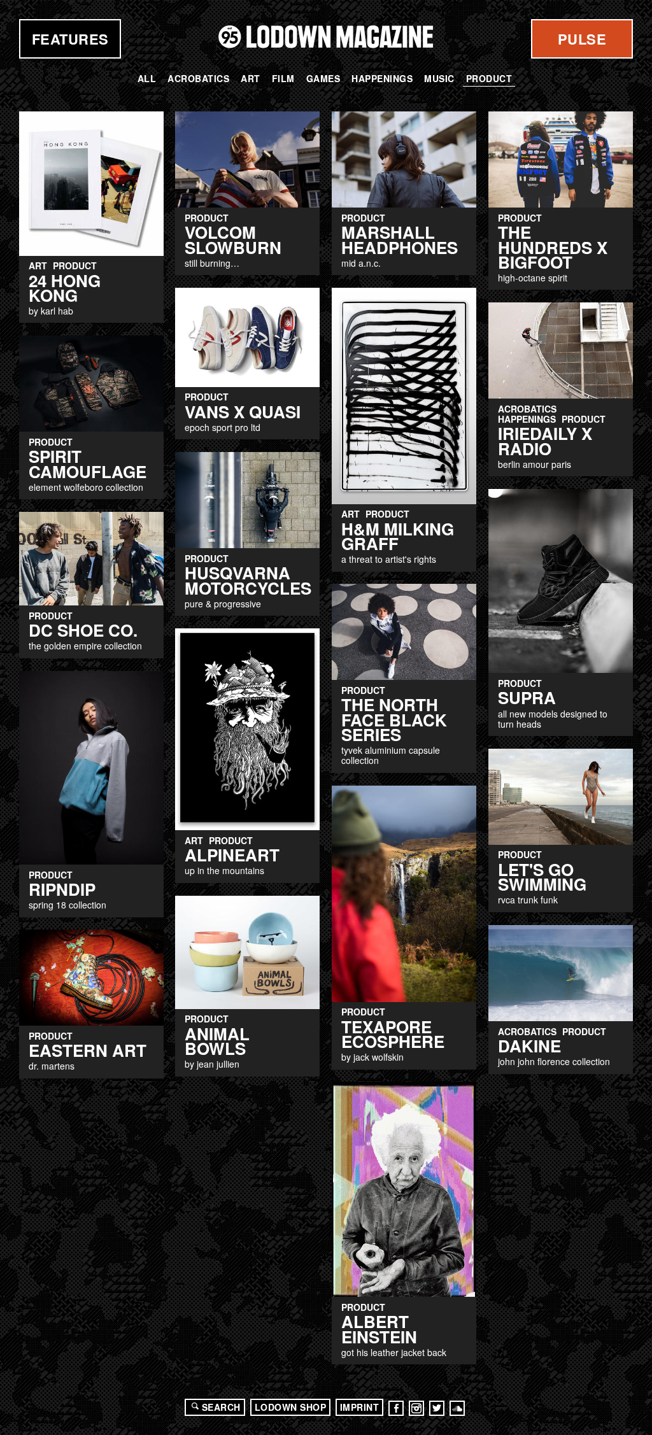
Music (439, 78)
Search (221, 1407)
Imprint (359, 1407)
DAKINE (529, 1045)
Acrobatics (198, 78)
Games (323, 78)
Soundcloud (457, 1408)
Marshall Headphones (399, 239)
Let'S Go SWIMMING (542, 877)
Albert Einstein (379, 1329)
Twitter (436, 1408)
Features (70, 39)
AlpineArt (232, 854)
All (147, 78)
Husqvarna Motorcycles (248, 580)
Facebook (396, 1408)
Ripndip (62, 889)
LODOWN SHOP (291, 1407)
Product (489, 78)
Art (250, 78)
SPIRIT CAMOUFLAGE (87, 463)
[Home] (326, 36)
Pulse (582, 39)
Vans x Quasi (243, 411)
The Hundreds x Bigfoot (552, 247)
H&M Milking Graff (397, 536)
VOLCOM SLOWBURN (233, 239)
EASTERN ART (87, 1050)
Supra (527, 697)
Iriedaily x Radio (545, 440)
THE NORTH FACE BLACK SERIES (394, 719)
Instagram (416, 1408)
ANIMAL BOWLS (217, 1041)
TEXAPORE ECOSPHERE (392, 1034)
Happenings (382, 78)
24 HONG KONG (65, 288)
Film (283, 78)
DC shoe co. (83, 630)
